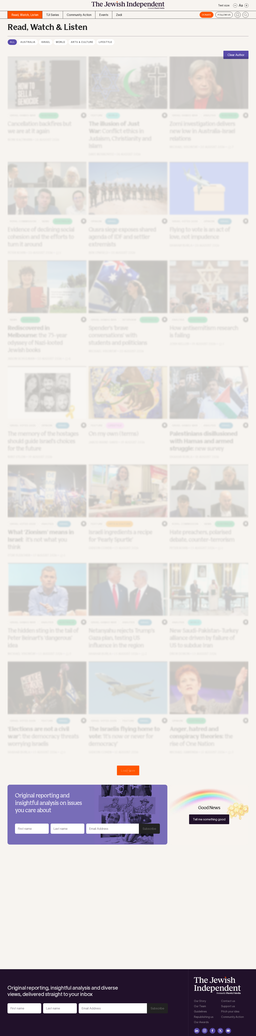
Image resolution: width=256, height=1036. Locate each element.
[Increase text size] (246, 5)
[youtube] (228, 1031)
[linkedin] (197, 1031)
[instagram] (204, 1031)
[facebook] (212, 1031)
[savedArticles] (238, 15)
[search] (246, 15)
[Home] (128, 6)
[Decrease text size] (235, 5)
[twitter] (220, 1031)
